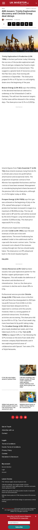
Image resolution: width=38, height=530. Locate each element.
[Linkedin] (26, 24)
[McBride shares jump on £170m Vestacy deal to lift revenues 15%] (28, 397)
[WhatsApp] (22, 24)
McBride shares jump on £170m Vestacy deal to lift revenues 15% (27, 406)
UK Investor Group (9, 508)
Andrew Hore (9, 19)
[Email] (31, 24)
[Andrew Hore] (3, 20)
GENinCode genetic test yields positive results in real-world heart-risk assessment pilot (10, 407)
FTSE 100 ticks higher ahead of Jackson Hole (9, 378)
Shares (3, 8)
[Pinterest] (18, 24)
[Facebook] (9, 24)
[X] (14, 24)
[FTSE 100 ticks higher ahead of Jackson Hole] (10, 370)
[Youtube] (25, 417)
